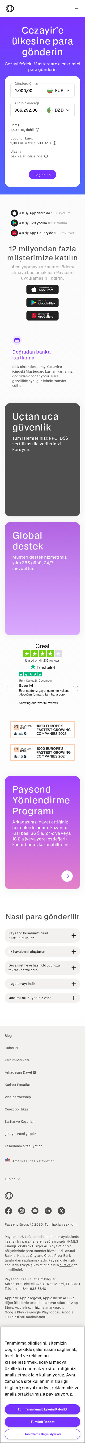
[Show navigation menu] (76, 8)
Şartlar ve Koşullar (19, 1121)
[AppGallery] (42, 316)
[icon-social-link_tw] (61, 1211)
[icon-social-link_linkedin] (48, 1211)
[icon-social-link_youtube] (35, 1211)
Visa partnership (18, 1097)
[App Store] (42, 289)
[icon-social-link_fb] (8, 1211)
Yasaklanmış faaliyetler (23, 1146)
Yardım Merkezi (17, 1060)
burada (38, 1237)
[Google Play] (42, 302)
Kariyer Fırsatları (18, 1085)
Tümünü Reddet (43, 1421)
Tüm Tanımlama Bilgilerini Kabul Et (42, 1409)
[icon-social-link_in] (22, 1211)
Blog (8, 1036)
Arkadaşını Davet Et (20, 1072)
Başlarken (42, 175)
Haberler (11, 1048)
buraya (65, 1265)
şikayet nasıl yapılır (20, 1134)
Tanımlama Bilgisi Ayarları (43, 1434)
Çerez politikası (17, 1109)
